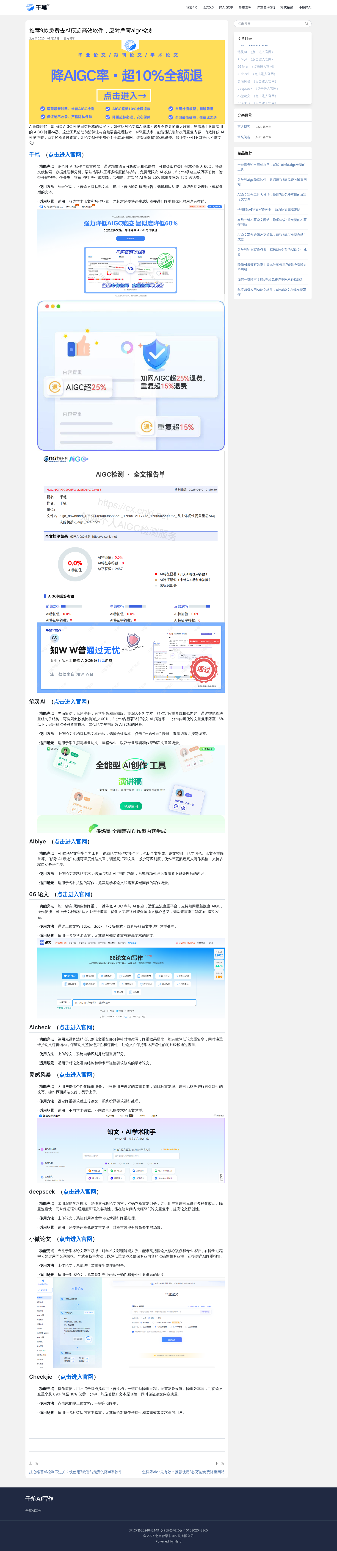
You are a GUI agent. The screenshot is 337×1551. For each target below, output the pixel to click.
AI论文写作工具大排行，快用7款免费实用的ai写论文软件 (272, 196)
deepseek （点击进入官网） (259, 88)
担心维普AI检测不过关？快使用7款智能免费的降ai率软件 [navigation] (75, 1471)
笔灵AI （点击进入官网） (256, 52)
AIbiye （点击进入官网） (256, 59)
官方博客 (69, 38)
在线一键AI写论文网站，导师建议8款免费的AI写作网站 (272, 222)
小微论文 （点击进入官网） (258, 96)
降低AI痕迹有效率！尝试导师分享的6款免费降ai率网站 (272, 266)
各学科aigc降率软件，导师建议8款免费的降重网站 (272, 181)
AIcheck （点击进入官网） (257, 74)
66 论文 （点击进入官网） (257, 66)
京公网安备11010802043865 (187, 1530)
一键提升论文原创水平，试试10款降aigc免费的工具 (271, 166)
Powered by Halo (168, 1541)
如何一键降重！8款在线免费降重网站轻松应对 (271, 279)
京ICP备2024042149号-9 (147, 1530)
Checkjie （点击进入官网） (258, 103)
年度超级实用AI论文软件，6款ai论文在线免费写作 (272, 291)
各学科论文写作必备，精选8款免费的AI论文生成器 (272, 251)
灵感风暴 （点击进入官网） (258, 81)
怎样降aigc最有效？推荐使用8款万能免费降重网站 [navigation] (183, 1471)
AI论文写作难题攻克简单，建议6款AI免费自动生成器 (272, 236)
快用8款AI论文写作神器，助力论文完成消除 (269, 209)
